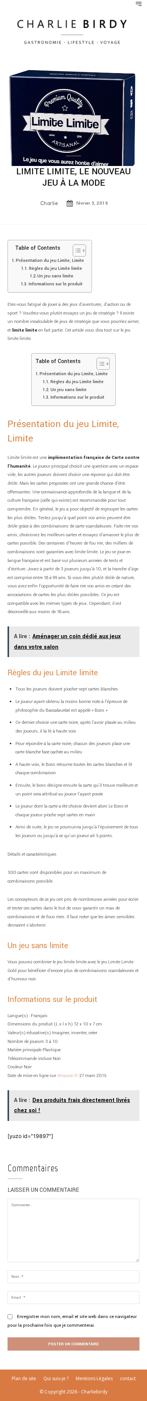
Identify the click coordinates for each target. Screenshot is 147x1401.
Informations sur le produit (55, 284)
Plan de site (24, 1378)
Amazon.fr (67, 1075)
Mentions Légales (94, 1378)
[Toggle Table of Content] (75, 250)
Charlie (49, 203)
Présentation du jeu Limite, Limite (50, 260)
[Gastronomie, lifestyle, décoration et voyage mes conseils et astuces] (73, 31)
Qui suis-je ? (56, 1378)
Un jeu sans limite (55, 276)
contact (128, 1378)
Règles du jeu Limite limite (55, 268)
